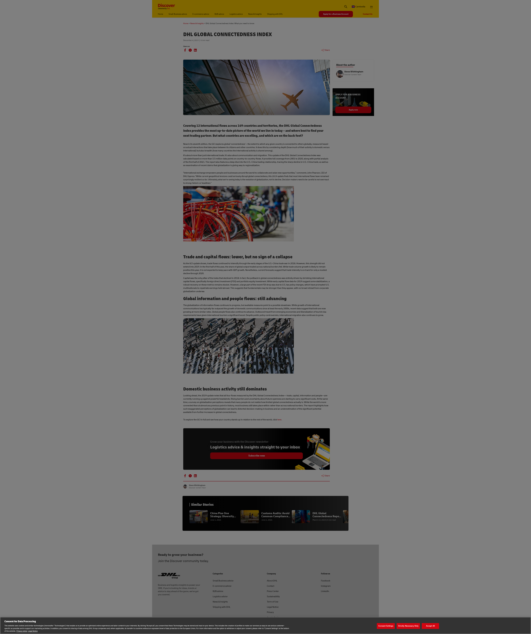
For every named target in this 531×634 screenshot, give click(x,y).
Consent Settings (385, 626)
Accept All (430, 626)
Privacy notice (21, 631)
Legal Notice (33, 631)
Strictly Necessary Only (408, 626)
